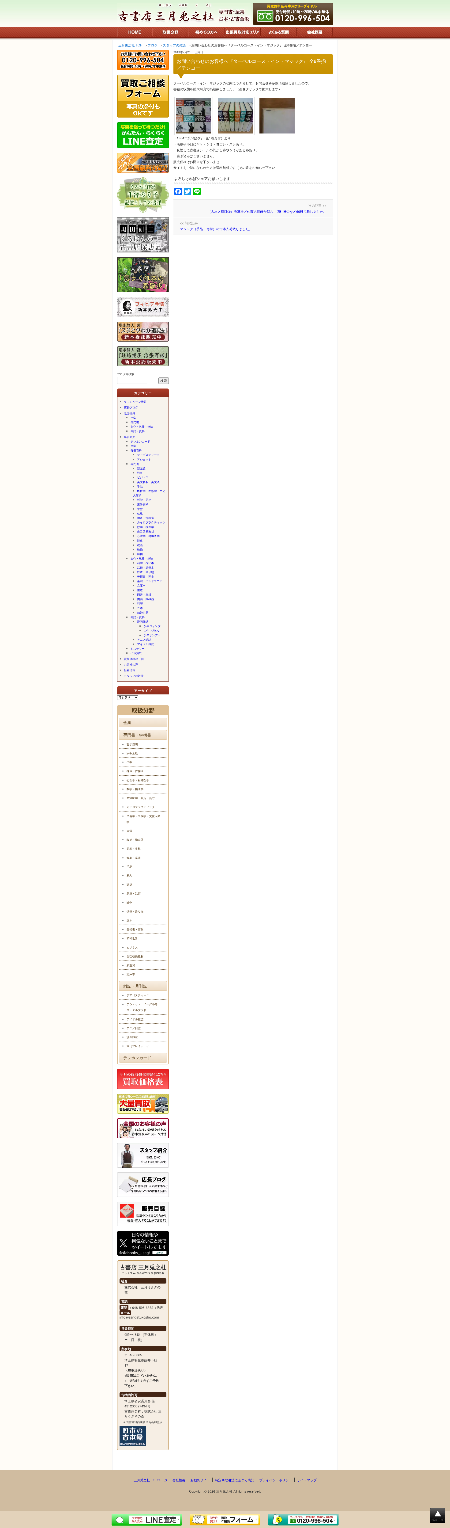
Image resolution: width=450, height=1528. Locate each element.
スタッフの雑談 (134, 676)
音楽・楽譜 (134, 858)
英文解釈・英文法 (148, 482)
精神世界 (142, 612)
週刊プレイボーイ (138, 1046)
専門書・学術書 (137, 735)
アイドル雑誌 (145, 644)
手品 (140, 486)
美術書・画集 (145, 576)
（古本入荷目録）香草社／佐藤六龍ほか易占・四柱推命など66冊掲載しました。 (267, 211)
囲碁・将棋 (144, 594)
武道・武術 (134, 893)
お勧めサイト (200, 1480)
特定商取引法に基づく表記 (234, 1480)
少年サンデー (152, 635)
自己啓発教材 (145, 531)
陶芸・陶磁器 (145, 599)
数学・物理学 (145, 527)
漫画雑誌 (142, 621)
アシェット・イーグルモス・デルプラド (142, 1007)
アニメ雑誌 (144, 639)
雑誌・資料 (138, 431)
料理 (140, 603)
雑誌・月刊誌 (135, 986)
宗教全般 (132, 753)
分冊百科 (136, 450)
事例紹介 (129, 437)
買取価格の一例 (134, 659)
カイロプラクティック (151, 522)
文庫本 (141, 585)
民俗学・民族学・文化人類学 (149, 493)
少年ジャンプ (152, 626)
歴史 (140, 540)
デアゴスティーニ (148, 455)
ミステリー (138, 648)
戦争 (140, 473)
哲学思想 (132, 744)
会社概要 (178, 1480)
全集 (133, 417)
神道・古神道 (145, 518)
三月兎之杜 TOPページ (150, 1480)
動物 (140, 549)
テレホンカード (140, 441)
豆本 (140, 608)
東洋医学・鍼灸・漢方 (141, 798)
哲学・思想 (144, 500)
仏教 (140, 513)
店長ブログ (131, 407)
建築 (140, 545)
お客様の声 (131, 664)
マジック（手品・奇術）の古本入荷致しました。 (216, 228)
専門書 (135, 422)
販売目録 (129, 413)
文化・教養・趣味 (142, 426)
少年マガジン (152, 630)
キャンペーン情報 (135, 402)
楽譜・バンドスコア (149, 581)
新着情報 (129, 670)
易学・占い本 (145, 563)
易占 (129, 875)
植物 (140, 554)
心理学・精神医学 (148, 536)
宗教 (140, 509)
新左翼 (141, 468)
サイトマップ (307, 1480)
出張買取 (136, 653)
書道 (140, 590)
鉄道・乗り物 (145, 572)
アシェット (144, 459)
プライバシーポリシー (275, 1480)
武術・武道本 (145, 567)
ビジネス (142, 477)
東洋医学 (142, 504)
